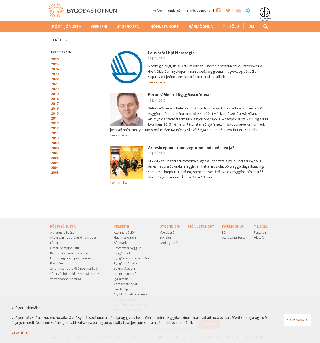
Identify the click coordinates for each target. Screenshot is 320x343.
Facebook (218, 10)
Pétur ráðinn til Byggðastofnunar (179, 94)
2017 (55, 103)
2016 (55, 108)
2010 (55, 138)
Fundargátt (174, 10)
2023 (55, 74)
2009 (55, 143)
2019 (55, 93)
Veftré (157, 10)
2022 (55, 79)
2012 (55, 128)
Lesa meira (156, 82)
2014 (55, 118)
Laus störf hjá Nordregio (171, 52)
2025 (55, 64)
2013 (55, 123)
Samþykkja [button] (297, 320)
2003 (55, 172)
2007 (55, 153)
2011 (55, 133)
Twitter (228, 10)
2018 (55, 98)
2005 (55, 162)
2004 (55, 167)
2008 (55, 148)
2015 (55, 113)
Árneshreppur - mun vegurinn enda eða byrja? (191, 147)
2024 (55, 69)
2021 (55, 84)
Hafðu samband (198, 10)
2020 (55, 89)
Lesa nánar (20, 332)
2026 (55, 59)
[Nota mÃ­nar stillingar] (248, 11)
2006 (55, 157)
